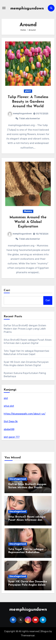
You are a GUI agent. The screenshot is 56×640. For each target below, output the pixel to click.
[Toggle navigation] (3, 8)
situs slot (9, 406)
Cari (7, 290)
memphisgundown (27, 9)
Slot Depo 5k (11, 421)
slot (6, 398)
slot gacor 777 (12, 437)
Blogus (45, 631)
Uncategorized (17, 479)
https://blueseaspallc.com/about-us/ (25, 413)
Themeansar (28, 635)
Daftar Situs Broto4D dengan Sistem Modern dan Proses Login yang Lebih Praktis (25, 328)
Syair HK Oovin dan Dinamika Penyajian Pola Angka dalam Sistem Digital (27, 584)
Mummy (28, 211)
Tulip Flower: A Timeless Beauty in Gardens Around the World (28, 101)
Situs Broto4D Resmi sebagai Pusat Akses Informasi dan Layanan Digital (27, 520)
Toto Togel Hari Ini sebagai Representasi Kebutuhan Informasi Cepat (26, 552)
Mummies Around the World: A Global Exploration (28, 222)
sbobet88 (9, 429)
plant (28, 91)
